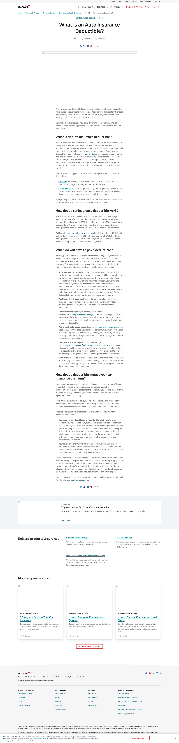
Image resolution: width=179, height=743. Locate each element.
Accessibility (122, 705)
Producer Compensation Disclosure (129, 709)
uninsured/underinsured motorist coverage (91, 345)
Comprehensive (66, 188)
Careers (120, 1)
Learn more (65, 520)
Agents (127, 1)
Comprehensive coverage (77, 538)
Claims (20, 701)
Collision (62, 182)
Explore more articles (89, 647)
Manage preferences (137, 738)
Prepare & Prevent (32, 13)
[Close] (175, 738)
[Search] (148, 7)
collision (66, 345)
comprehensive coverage (82, 314)
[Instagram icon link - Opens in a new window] (160, 673)
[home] (24, 6)
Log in (155, 7)
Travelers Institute (61, 709)
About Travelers (60, 693)
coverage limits (87, 154)
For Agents (91, 701)
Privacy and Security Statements (128, 697)
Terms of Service (123, 693)
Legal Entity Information (126, 713)
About (112, 1)
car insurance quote (79, 480)
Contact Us (157, 1)
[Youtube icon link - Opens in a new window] (150, 673)
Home (20, 13)
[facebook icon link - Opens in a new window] (146, 673)
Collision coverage (124, 538)
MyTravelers (92, 697)
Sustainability (145, 1)
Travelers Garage (49, 13)
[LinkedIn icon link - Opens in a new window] (157, 673)
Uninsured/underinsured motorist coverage (85, 556)
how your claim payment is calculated (82, 233)
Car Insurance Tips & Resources (70, 13)
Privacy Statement (42, 739)
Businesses (21, 697)
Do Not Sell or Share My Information (130, 701)
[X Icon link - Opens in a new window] (153, 673)
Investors (134, 1)
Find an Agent (92, 705)
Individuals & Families (25, 693)
